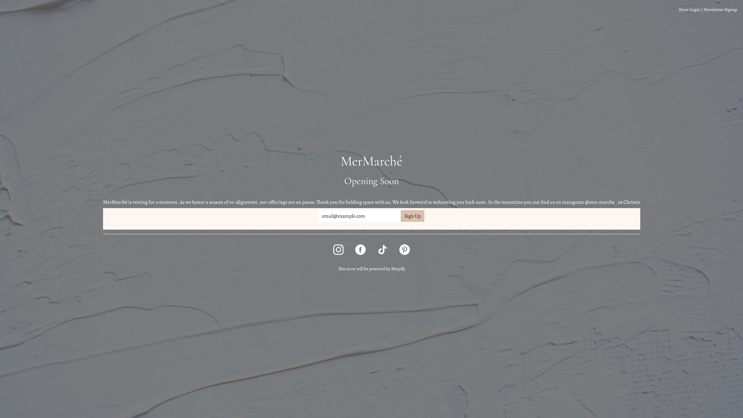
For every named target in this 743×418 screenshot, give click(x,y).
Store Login (689, 9)
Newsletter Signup (720, 9)
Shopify (398, 269)
